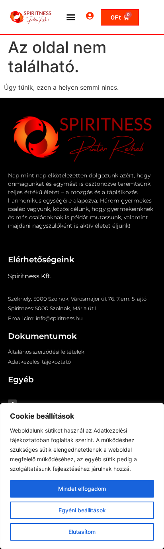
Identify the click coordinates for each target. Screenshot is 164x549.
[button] (71, 17)
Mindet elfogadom (82, 488)
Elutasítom (82, 531)
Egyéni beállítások (82, 510)
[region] (82, 476)
